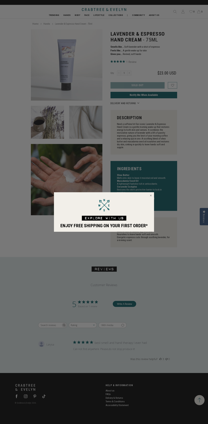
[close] (150, 195)
